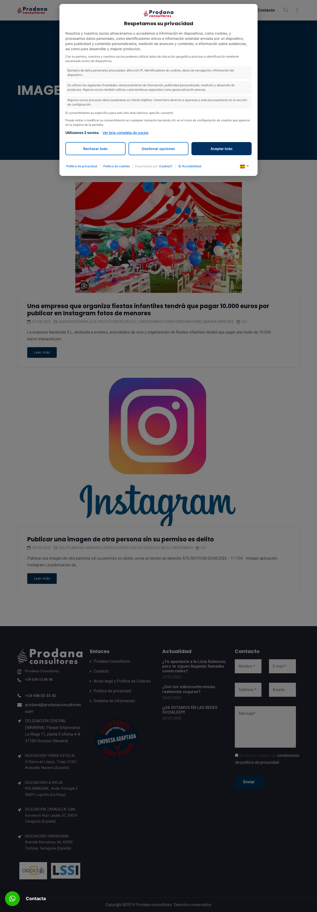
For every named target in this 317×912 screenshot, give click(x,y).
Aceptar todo (222, 149)
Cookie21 (165, 166)
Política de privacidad (81, 166)
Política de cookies (116, 166)
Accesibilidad (191, 166)
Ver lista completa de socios (126, 132)
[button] (12, 898)
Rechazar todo (95, 149)
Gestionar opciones (158, 149)
